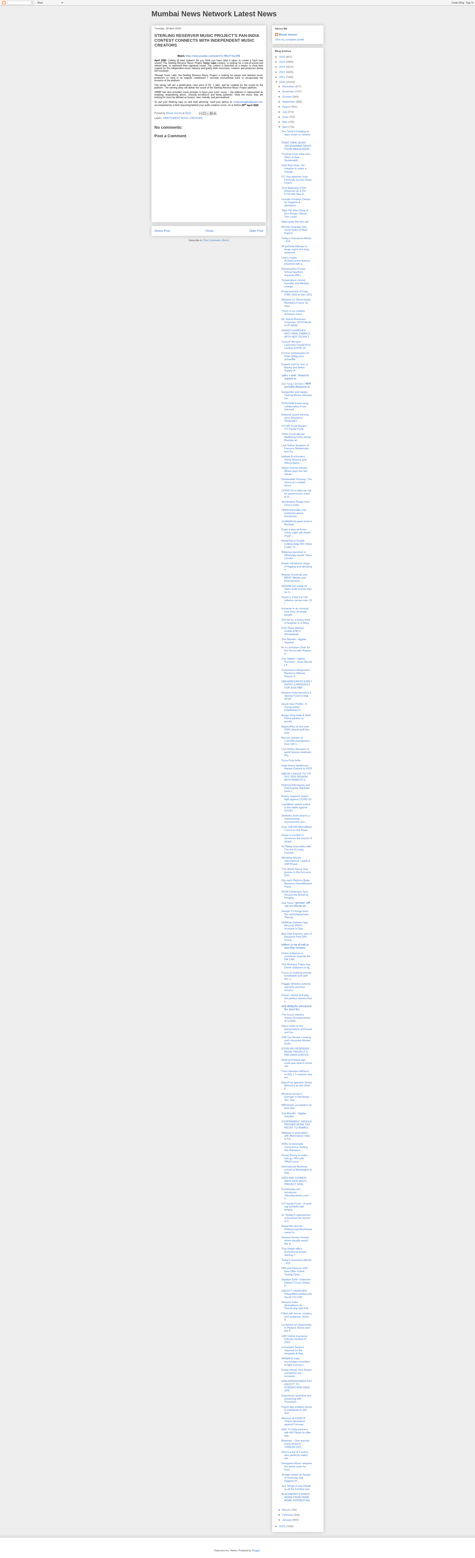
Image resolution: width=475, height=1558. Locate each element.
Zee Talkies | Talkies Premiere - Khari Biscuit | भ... (296, 661)
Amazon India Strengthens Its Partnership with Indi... (295, 1305)
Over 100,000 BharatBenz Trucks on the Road (296, 828)
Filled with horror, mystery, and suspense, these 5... (296, 1316)
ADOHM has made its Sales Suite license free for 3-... (296, 589)
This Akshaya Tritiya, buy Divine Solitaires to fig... (296, 966)
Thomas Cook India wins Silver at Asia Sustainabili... (295, 157)
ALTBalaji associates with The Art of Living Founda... (296, 849)
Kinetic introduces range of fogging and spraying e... (296, 566)
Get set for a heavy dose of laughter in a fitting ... (296, 621)
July (285, 111)
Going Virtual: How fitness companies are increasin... (296, 1373)
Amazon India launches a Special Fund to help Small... (296, 695)
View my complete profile (289, 39)
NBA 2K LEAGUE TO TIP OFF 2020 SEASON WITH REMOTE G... (296, 776)
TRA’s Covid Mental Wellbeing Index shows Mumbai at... (296, 437)
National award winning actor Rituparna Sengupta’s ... (295, 417)
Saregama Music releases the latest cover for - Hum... (296, 1466)
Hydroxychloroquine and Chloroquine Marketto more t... (295, 788)
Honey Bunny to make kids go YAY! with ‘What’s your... (294, 1158)
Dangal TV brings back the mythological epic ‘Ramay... (295, 914)
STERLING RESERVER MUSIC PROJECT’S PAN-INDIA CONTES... (296, 1051)
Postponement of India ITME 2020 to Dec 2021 (296, 293)
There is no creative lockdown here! (293, 312)
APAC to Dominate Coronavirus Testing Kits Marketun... (294, 1147)
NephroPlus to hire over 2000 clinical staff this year (295, 729)
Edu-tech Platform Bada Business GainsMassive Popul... (296, 883)
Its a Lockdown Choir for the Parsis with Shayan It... (296, 650)
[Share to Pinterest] (215, 113)
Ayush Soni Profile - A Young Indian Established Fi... (294, 707)
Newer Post (162, 230)
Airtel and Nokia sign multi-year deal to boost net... (296, 1063)
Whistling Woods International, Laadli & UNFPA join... (295, 860)
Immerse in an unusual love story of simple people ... (294, 611)
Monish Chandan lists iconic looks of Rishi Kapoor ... (294, 230)
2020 (282, 81)
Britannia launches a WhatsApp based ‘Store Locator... (296, 555)
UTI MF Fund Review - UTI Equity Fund (294, 427)
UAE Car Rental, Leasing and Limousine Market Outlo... (296, 1040)
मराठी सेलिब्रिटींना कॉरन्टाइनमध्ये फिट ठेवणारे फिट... (296, 1008)
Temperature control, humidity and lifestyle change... (295, 283)
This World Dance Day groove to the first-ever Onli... (296, 872)
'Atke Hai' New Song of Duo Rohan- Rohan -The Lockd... (295, 213)
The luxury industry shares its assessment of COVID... (295, 1017)
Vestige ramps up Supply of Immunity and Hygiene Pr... (296, 1477)
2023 (282, 66)
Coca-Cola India (290, 760)
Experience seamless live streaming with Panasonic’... (296, 1398)
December (288, 86)
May (285, 121)
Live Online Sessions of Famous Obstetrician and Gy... (295, 448)
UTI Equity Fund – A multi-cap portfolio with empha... (296, 1206)
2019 (282, 1526)
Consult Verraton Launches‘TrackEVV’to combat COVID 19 (296, 344)
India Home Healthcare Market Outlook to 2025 (296, 767)
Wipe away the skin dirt (295, 221)
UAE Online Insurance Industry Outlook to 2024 (294, 1339)
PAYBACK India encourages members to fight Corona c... (295, 1361)
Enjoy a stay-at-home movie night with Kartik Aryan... (296, 532)
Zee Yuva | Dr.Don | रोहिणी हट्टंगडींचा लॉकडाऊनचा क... (296, 385)
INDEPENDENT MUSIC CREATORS (183, 118)
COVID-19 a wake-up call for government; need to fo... (296, 493)
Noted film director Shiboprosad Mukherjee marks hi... (296, 1229)
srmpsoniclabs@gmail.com (247, 102)
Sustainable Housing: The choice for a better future (296, 482)
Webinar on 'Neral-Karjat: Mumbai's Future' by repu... (296, 302)
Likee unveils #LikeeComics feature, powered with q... (296, 260)
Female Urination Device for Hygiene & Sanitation (295, 202)
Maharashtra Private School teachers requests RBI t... (293, 272)
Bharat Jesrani (288, 34)
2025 (282, 56)
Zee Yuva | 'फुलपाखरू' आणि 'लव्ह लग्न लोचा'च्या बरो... (295, 904)
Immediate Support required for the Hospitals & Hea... (293, 1350)
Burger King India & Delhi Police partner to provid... (296, 718)
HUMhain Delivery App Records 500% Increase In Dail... (294, 925)
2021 (282, 76)
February (288, 1514)
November (288, 91)
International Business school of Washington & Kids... (296, 1169)
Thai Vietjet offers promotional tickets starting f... (293, 1251)
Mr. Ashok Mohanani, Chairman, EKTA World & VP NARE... (296, 322)
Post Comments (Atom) (216, 240)
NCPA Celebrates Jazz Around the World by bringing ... (294, 894)
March (286, 1509)
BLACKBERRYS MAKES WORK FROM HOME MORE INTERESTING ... (295, 1499)
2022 (282, 71)
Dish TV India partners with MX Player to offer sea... (296, 1432)
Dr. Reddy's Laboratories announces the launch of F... (296, 1218)
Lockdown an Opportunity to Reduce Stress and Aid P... (296, 1327)
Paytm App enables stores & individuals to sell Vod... (296, 1410)
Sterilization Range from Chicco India (295, 503)
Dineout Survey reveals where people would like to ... (295, 1240)
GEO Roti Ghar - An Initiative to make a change (293, 168)
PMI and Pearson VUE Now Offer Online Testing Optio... (294, 1271)
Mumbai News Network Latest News (214, 14)
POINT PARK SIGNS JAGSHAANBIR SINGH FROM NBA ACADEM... (296, 145)
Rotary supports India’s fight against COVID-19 (296, 798)
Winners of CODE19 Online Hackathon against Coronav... (293, 1421)
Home (210, 230)
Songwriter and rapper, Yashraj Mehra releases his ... (296, 395)
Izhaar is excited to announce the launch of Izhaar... (296, 838)
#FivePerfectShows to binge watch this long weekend (295, 249)
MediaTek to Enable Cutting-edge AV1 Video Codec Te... (296, 543)
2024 (282, 61)
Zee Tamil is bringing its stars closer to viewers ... (295, 134)
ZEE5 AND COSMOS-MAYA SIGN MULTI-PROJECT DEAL (294, 1181)
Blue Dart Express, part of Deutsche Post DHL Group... (296, 936)
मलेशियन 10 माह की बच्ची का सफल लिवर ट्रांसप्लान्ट (295, 946)
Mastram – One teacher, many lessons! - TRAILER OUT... (295, 1443)
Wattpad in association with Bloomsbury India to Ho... (295, 1135)
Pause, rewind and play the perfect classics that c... (296, 998)
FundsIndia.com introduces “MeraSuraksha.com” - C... (296, 1194)
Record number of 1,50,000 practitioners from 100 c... (295, 740)
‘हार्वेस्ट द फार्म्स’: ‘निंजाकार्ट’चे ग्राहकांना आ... (295, 377)
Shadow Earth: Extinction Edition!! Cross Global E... (296, 1282)
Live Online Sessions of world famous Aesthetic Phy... (296, 752)
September (289, 101)
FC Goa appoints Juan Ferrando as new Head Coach (296, 179)
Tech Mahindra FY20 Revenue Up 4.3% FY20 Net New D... (293, 191)
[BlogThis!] (204, 113)
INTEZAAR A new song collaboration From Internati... (294, 406)
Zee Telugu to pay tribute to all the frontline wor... (296, 1487)
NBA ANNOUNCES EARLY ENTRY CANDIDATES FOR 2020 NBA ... (296, 684)
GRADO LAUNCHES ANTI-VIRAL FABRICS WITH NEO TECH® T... (296, 333)
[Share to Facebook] (211, 113)
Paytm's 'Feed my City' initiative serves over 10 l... (296, 600)
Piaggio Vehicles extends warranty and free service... (296, 987)
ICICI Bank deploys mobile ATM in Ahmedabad (292, 631)
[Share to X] (208, 113)
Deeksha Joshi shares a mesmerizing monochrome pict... (295, 818)
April (285, 126)
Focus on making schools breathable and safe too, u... (296, 975)
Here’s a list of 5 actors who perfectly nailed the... (294, 1455)
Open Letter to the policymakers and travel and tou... (296, 1029)
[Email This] (201, 113)
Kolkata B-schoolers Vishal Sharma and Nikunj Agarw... (294, 459)
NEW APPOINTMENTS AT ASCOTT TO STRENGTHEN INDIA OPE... (296, 1386)
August (286, 106)
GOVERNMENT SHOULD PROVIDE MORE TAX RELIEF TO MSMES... (296, 1124)
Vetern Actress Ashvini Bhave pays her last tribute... (294, 471)
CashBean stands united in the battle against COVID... (295, 807)
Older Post (256, 230)
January (287, 1519)
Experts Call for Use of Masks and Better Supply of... (294, 367)
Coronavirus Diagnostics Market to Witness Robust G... (295, 673)
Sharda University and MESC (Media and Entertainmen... (294, 577)
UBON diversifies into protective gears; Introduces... (293, 513)
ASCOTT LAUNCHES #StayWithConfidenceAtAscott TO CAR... (296, 1294)
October (287, 96)
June (285, 116)
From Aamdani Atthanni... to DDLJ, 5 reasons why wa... (296, 1074)
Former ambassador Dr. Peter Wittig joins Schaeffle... (295, 356)
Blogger (256, 1550)
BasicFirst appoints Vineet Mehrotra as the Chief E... (296, 1085)
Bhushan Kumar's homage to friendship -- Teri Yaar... (296, 1097)
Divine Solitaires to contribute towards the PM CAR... (295, 956)
